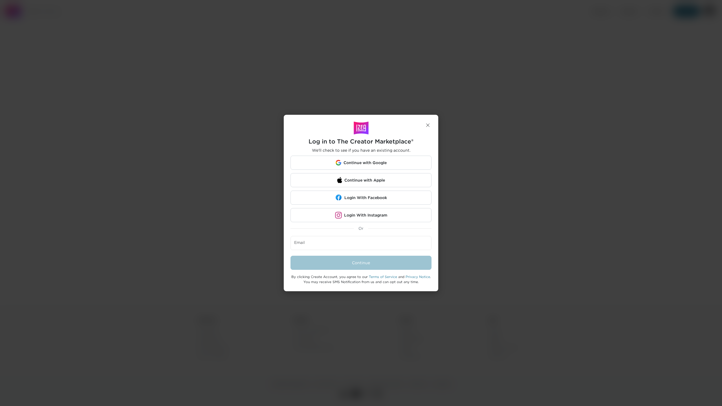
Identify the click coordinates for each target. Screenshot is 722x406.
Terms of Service (383, 277)
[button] (428, 125)
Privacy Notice (418, 277)
